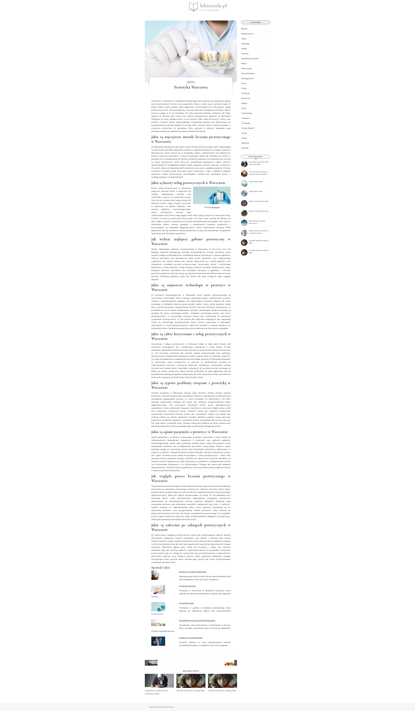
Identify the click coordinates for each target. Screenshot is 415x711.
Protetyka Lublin (186, 603)
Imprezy (245, 54)
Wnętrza (245, 143)
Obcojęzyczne (247, 78)
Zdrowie (191, 82)
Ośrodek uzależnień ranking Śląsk (190, 690)
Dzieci (243, 39)
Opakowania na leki (256, 181)
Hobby (244, 49)
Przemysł (245, 93)
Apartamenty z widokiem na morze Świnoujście (258, 232)
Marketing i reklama (250, 59)
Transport (245, 118)
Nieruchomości (247, 73)
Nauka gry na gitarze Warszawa (192, 572)
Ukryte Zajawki (247, 128)
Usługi (244, 138)
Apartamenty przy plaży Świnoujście (257, 222)
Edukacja (245, 44)
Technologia (246, 113)
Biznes (244, 29)
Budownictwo (247, 34)
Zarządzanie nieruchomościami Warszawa (197, 621)
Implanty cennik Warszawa (190, 638)
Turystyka (245, 123)
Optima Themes (167, 707)
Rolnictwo (245, 98)
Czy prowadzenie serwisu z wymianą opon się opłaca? (258, 173)
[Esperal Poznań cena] (150, 663)
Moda (243, 64)
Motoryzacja (246, 69)
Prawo (244, 88)
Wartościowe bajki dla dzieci (259, 201)
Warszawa (216, 207)
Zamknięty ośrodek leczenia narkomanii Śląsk (258, 163)
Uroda (244, 133)
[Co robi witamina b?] (232, 663)
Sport (243, 108)
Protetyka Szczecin (187, 586)
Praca (243, 83)
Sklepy (244, 103)
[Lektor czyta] (207, 7)
